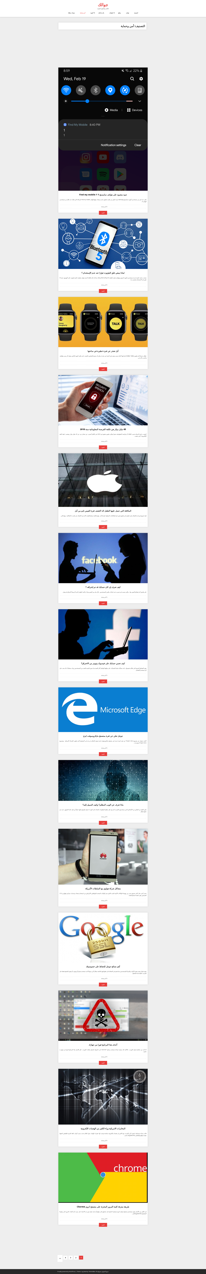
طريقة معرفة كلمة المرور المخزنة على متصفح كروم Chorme (103, 1206)
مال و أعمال (101, 13)
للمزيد (103, 212)
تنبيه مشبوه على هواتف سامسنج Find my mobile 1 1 (103, 194)
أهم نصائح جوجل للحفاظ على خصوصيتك (103, 966)
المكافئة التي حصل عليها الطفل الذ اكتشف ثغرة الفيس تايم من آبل (103, 510)
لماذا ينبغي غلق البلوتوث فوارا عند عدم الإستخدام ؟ (103, 272)
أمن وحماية (82, 13)
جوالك (103, 4)
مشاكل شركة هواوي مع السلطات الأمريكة (103, 888)
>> (60, 1258)
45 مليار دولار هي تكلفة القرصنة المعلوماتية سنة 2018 (103, 429)
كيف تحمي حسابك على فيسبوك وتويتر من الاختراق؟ (103, 663)
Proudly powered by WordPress (66, 1271)
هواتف (127, 13)
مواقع (119, 13)
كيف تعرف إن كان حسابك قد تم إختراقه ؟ (103, 587)
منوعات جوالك (71, 13)
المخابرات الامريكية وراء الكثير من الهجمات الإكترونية (103, 1128)
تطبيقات (111, 13)
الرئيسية (136, 13)
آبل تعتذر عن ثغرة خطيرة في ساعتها (103, 351)
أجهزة (92, 13)
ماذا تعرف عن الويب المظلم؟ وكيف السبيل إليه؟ (103, 804)
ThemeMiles (92, 1271)
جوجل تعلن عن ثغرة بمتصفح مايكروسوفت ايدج (103, 736)
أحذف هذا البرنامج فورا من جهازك (103, 1044)
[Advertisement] (103, 49)
